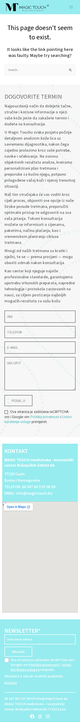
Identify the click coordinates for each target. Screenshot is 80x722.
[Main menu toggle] (71, 7)
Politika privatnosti (44, 417)
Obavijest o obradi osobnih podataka (33, 676)
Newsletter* (22, 630)
